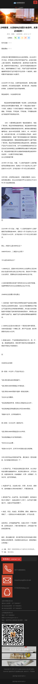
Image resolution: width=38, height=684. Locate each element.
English (21, 7)
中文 (16, 7)
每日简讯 (11, 552)
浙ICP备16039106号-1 (19, 676)
